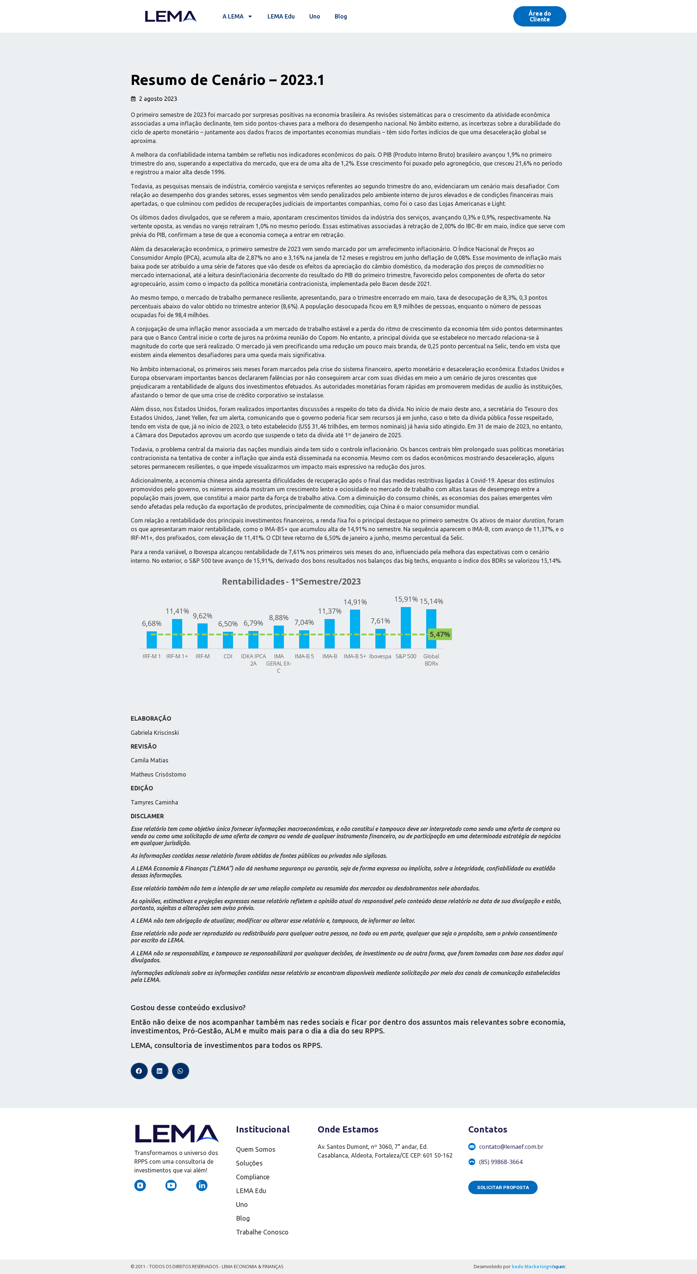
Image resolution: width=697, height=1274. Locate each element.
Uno (314, 16)
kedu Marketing (530, 1266)
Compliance (253, 1176)
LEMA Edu (281, 16)
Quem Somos (255, 1149)
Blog (341, 16)
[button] (139, 1071)
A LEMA (233, 16)
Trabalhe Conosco (262, 1232)
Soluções (249, 1163)
